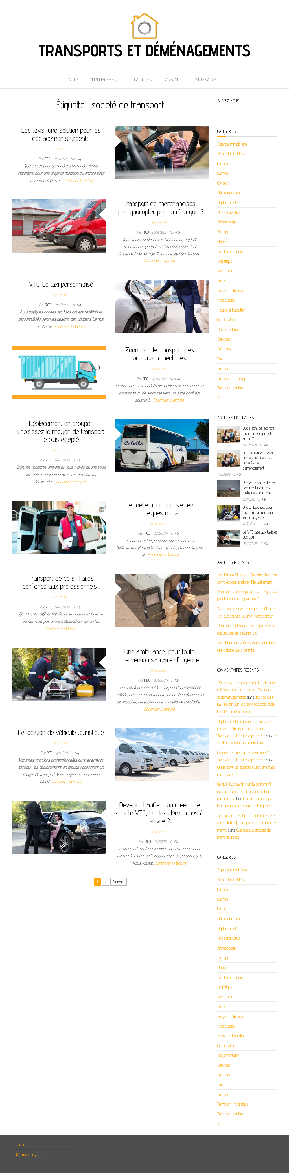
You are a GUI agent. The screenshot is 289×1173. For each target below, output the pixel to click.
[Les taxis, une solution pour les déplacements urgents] (162, 152)
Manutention (226, 270)
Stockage (224, 349)
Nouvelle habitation (231, 310)
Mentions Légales (29, 1154)
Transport (171, 79)
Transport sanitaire (230, 388)
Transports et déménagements (144, 50)
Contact (21, 1144)
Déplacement (158, 222)
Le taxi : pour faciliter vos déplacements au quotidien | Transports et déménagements (246, 823)
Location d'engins (230, 251)
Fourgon (223, 231)
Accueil (74, 79)
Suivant (118, 881)
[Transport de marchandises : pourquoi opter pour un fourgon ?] (59, 225)
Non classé (59, 295)
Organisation (226, 319)
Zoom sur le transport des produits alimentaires (159, 353)
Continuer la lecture (79, 180)
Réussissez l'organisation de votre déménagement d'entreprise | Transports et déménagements (246, 690)
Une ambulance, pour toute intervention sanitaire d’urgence (159, 655)
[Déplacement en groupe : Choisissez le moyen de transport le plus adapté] (162, 445)
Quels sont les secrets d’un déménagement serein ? (258, 433)
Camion (222, 163)
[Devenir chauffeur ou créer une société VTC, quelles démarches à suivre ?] (59, 827)
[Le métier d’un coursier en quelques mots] (59, 527)
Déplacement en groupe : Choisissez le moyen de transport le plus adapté (60, 431)
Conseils (223, 183)
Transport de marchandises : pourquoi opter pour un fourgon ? (159, 207)
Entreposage (226, 222)
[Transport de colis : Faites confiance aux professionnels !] (162, 600)
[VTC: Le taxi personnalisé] (162, 306)
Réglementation (228, 329)
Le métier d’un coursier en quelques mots (159, 508)
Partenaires (206, 79)
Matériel (223, 280)
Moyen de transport (231, 290)
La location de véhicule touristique (61, 732)
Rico (48, 159)
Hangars (223, 241)
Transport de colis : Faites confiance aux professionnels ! (61, 582)
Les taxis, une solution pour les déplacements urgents (61, 134)
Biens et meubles (230, 153)
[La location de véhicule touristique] (162, 754)
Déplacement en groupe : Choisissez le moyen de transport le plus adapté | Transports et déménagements (246, 728)
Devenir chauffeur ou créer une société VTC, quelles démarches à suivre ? (159, 812)
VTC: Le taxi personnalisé (61, 284)
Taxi (60, 148)
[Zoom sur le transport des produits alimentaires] (59, 372)
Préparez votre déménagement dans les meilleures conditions (259, 487)
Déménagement (104, 79)
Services (224, 339)
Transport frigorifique (232, 378)
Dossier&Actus (228, 212)
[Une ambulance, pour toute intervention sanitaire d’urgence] (59, 673)
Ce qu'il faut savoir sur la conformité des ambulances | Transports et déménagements (247, 791)
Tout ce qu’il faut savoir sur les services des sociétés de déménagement (258, 460)
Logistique (140, 79)
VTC (220, 397)
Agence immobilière (232, 144)
